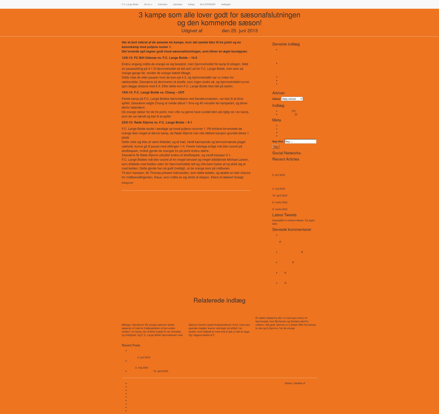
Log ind (283, 125)
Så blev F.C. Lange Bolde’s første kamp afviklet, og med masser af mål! (295, 245)
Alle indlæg (140, 183)
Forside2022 (135, 390)
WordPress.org (287, 135)
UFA (281, 272)
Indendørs (162, 4)
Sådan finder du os (139, 403)
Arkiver (276, 98)
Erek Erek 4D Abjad (289, 252)
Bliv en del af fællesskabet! (293, 80)
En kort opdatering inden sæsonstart (292, 205)
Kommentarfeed (288, 132)
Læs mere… (128, 338)
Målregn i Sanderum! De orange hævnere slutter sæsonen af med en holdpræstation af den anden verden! (297, 54)
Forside (133, 386)
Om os (147, 4)
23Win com (285, 262)
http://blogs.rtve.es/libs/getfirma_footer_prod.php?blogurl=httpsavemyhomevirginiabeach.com (306, 236)
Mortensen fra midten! (291, 77)
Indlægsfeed (286, 129)
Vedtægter (226, 4)
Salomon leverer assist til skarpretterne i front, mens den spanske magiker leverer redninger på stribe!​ (298, 68)
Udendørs (177, 4)
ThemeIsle (311, 383)
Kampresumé (286, 114)
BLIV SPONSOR (207, 4)
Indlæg (190, 4)
